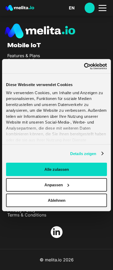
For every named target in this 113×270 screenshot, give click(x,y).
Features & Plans (23, 55)
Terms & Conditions (26, 215)
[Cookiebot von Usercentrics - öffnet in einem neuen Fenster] (84, 66)
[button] (77, 7)
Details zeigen (83, 153)
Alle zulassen (56, 169)
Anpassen (53, 185)
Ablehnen (56, 200)
